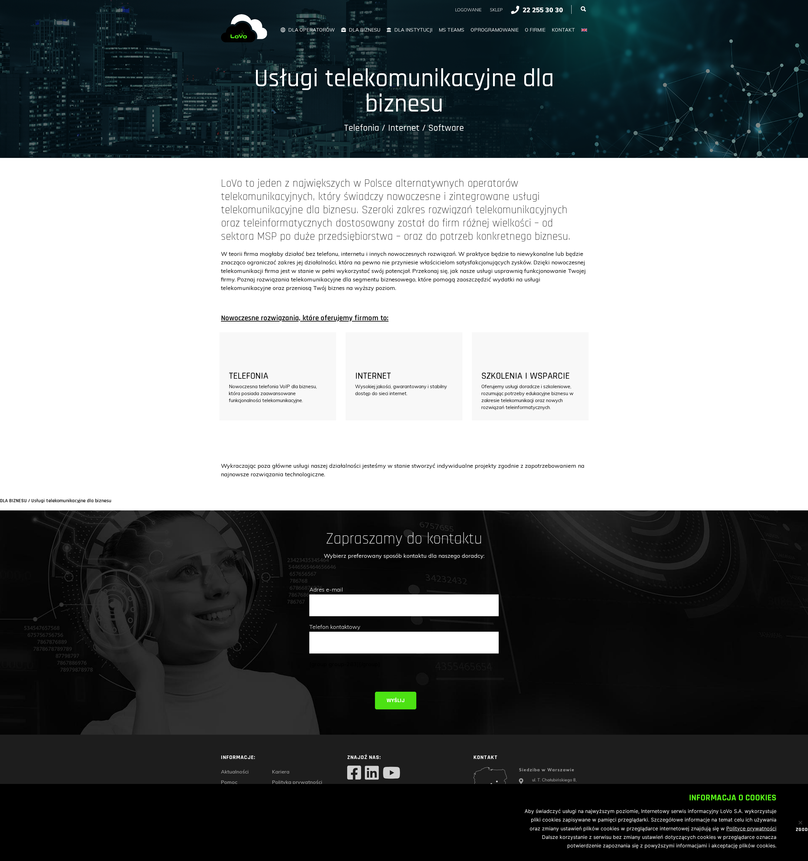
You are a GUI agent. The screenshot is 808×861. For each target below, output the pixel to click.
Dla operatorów (311, 30)
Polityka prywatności (297, 782)
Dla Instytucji (413, 30)
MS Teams (451, 30)
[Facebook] (354, 773)
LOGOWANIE (468, 10)
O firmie (535, 30)
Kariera (280, 771)
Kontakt (563, 30)
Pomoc (229, 782)
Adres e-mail (326, 589)
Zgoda (798, 830)
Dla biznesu (364, 30)
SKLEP (496, 10)
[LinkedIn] (372, 773)
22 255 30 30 (543, 10)
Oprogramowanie (495, 30)
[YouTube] (391, 773)
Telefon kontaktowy (334, 626)
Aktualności (235, 771)
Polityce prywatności (751, 828)
